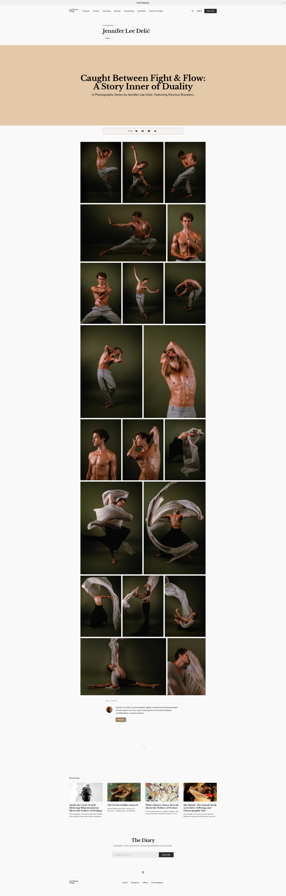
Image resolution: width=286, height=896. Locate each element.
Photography (108, 26)
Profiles (96, 11)
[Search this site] (192, 11)
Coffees (145, 882)
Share (107, 38)
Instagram (135, 882)
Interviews (106, 11)
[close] (283, 2)
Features (86, 11)
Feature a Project (156, 11)
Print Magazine (157, 882)
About (125, 882)
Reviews (117, 11)
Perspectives (129, 11)
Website (120, 720)
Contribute (141, 11)
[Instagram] (143, 872)
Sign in (199, 11)
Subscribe (210, 11)
